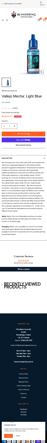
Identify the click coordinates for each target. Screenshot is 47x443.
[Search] (7, 20)
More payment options (23, 145)
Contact (23, 397)
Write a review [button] (24, 269)
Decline (18, 435)
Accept (8, 435)
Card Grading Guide (23, 386)
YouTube (23, 415)
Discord (23, 412)
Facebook (23, 409)
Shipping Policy (23, 382)
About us (24, 393)
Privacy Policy (23, 374)
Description (7, 158)
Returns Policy (23, 378)
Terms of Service (23, 389)
